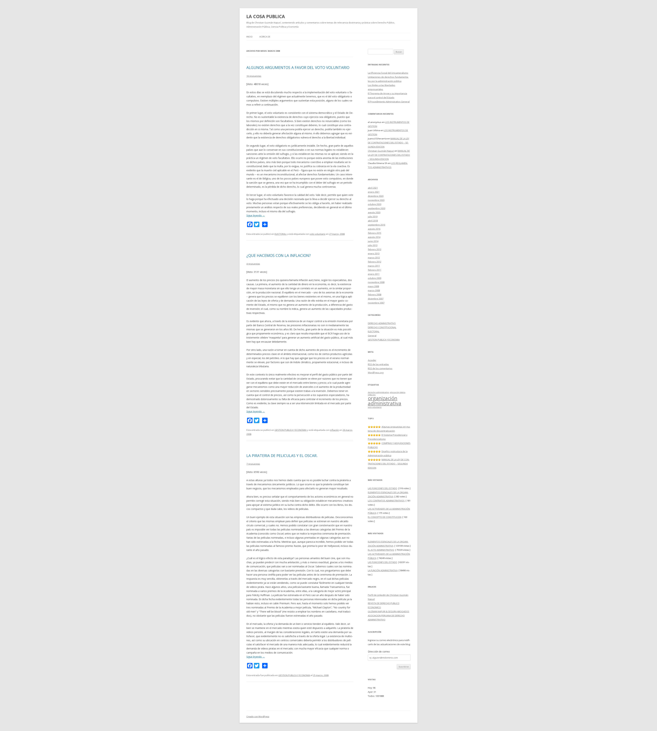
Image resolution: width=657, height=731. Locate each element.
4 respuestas (253, 263)
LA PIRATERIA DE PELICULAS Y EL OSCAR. (282, 455)
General (372, 335)
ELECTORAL (280, 234)
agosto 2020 (374, 212)
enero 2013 (373, 253)
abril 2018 (373, 220)
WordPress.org (375, 372)
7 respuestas (253, 463)
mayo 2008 (373, 286)
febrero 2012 (374, 261)
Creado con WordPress (257, 716)
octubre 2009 (374, 278)
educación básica (397, 392)
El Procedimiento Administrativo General (389, 101)
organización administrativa (384, 401)
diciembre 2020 (375, 196)
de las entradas (378, 364)
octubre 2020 (374, 204)
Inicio (249, 36)
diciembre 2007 (375, 298)
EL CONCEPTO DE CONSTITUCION (384, 517)
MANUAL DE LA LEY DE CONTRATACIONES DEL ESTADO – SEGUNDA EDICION (388, 142)
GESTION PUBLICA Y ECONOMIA (290, 430)
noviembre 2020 (376, 200)
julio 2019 (372, 216)
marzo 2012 (374, 257)
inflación (334, 430)
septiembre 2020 (376, 208)
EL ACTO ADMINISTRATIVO (381, 549)
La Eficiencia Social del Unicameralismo (388, 72)
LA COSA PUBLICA (265, 16)
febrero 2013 (374, 249)
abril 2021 (373, 187)
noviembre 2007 (376, 302)
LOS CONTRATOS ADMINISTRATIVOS (386, 500)
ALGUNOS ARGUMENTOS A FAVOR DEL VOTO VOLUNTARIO (297, 67)
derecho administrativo (378, 392)
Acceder (372, 360)
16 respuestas (253, 75)
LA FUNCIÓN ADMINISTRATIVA (383, 570)
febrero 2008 (374, 294)
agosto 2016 (374, 228)
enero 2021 (373, 191)
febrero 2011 (374, 269)
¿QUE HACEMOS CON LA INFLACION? (278, 255)
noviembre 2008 (376, 282)
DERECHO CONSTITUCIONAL (382, 327)
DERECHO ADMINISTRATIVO (382, 323)
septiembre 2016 (376, 224)
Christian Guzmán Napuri (381, 150)
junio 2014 (373, 241)
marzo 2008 (374, 290)
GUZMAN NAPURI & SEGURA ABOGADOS (388, 611)
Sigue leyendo (255, 215)
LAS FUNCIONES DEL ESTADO (382, 488)
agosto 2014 (374, 237)
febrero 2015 (374, 232)
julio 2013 (372, 245)
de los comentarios (380, 368)
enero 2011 (373, 274)
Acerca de (264, 36)
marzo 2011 (374, 265)
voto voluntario (317, 234)
